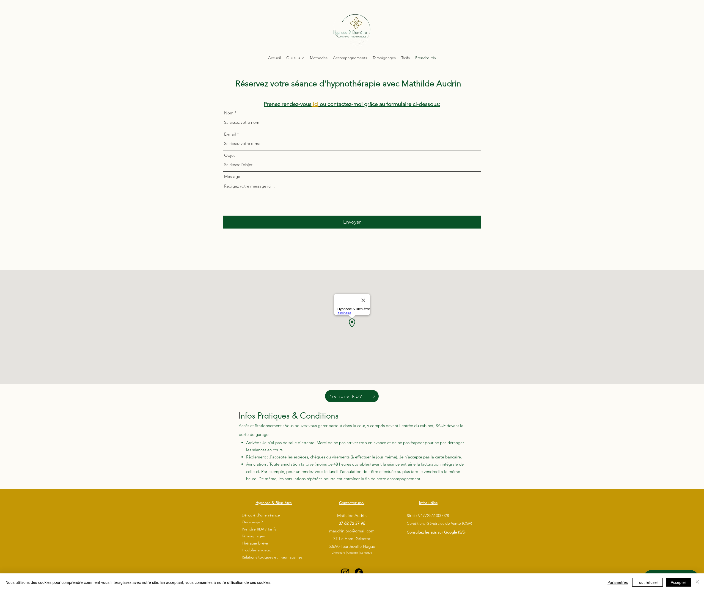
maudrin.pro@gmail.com (352, 531)
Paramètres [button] (617, 582)
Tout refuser (647, 582)
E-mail (230, 134)
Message (232, 176)
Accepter (678, 582)
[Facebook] (358, 572)
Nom (228, 113)
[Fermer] (697, 582)
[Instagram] (345, 572)
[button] (318, 58)
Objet (229, 155)
